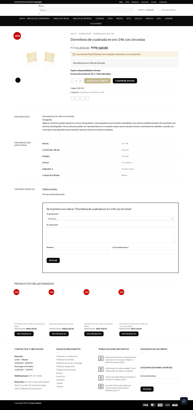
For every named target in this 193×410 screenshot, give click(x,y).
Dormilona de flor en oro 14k (61, 324)
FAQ (127, 2)
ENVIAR (147, 389)
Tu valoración (53, 225)
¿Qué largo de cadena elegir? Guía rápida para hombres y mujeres (120, 369)
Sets (129, 18)
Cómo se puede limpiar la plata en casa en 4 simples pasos (120, 378)
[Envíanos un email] (159, 358)
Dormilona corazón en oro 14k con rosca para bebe (133, 325)
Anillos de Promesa (82, 18)
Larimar (169, 18)
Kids (159, 18)
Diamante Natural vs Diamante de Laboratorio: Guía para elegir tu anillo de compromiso (120, 359)
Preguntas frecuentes (66, 369)
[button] (147, 10)
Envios (153, 2)
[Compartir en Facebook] (73, 98)
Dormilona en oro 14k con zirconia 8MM (98, 325)
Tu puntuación (53, 214)
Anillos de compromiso (38, 18)
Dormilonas (85, 34)
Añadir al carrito (97, 81)
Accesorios (95, 24)
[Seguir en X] (175, 2)
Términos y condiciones (66, 356)
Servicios (145, 2)
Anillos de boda (61, 18)
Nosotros (135, 2)
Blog (121, 2)
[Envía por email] (82, 98)
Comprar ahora (124, 81)
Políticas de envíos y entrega (69, 363)
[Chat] (184, 401)
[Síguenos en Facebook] (170, 2)
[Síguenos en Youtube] (177, 2)
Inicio (22, 18)
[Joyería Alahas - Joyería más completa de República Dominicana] (24, 9)
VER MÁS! (38, 2)
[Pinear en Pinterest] (87, 98)
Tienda (59, 383)
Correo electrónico (121, 247)
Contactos (163, 2)
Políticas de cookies (65, 359)
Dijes (110, 18)
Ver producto (24, 334)
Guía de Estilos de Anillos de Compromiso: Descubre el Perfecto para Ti (118, 388)
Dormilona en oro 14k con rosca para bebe (29, 325)
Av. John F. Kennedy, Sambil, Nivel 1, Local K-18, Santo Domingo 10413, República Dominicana (31, 385)
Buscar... (42, 6)
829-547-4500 (35, 375)
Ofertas (59, 386)
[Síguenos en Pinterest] (163, 358)
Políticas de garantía (65, 366)
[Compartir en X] (77, 98)
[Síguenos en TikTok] (151, 358)
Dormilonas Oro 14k (103, 34)
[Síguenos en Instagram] (172, 2)
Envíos (59, 373)
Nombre (51, 247)
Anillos (149, 18)
